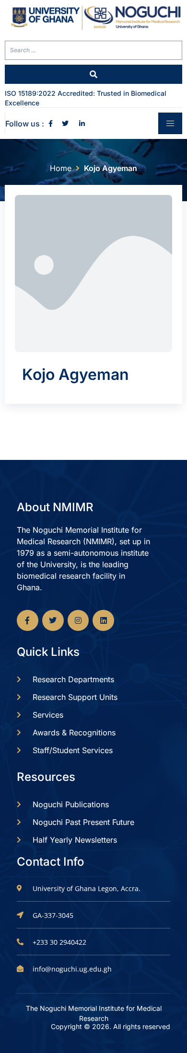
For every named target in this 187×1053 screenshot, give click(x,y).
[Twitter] (53, 620)
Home (60, 168)
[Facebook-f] (27, 620)
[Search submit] (93, 74)
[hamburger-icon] (170, 123)
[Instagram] (78, 620)
